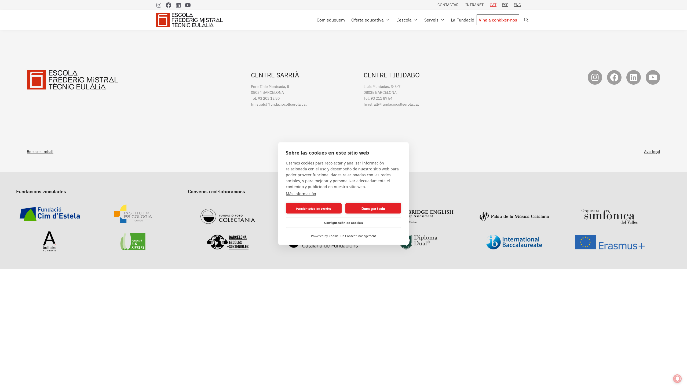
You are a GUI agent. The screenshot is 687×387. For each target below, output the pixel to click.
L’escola (404, 20)
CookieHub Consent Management (352, 236)
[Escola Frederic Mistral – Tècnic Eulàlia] (190, 20)
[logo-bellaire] (49, 249)
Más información (301, 193)
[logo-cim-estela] (50, 218)
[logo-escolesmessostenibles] (228, 247)
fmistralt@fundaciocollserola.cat (391, 104)
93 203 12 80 (269, 98)
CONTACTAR (448, 4)
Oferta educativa (367, 20)
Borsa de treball (40, 151)
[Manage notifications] (677, 378)
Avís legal (652, 151)
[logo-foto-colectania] (227, 221)
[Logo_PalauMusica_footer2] (514, 218)
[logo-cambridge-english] (419, 220)
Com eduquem (331, 20)
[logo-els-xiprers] (133, 247)
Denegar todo (373, 208)
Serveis (431, 20)
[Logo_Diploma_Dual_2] (418, 247)
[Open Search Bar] (525, 20)
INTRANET (474, 4)
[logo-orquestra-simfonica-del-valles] (610, 221)
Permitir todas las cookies (313, 208)
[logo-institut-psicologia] (133, 220)
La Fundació (462, 20)
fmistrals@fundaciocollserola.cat (279, 104)
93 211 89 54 (381, 98)
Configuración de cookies (343, 222)
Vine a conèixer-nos (498, 20)
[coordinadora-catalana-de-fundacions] (323, 245)
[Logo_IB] (514, 247)
